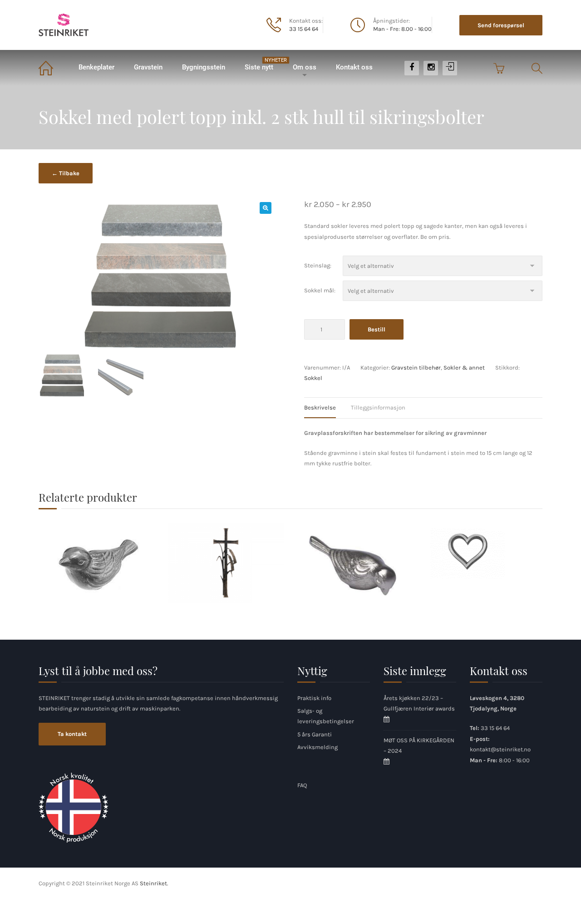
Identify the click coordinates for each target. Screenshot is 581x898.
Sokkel (313, 378)
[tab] (327, 408)
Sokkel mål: (319, 290)
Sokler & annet (464, 367)
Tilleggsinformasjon (378, 407)
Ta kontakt (72, 733)
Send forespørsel (501, 25)
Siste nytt (263, 64)
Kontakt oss (354, 67)
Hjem (53, 67)
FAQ (302, 785)
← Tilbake (65, 173)
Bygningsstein (203, 67)
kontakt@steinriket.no (500, 749)
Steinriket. (154, 883)
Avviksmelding (317, 747)
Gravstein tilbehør (416, 367)
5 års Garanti (314, 734)
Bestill (376, 329)
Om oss (304, 67)
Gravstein (148, 67)
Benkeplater (96, 67)
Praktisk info (314, 698)
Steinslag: (317, 265)
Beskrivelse (320, 407)
